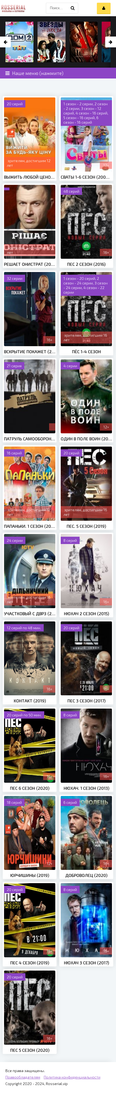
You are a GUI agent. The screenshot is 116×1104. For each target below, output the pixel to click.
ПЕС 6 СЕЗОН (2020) (29, 788)
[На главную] (13, 8)
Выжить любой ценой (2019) (29, 176)
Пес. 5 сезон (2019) (86, 526)
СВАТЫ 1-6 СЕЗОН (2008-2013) (86, 176)
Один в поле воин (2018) (86, 438)
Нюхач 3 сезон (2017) (86, 962)
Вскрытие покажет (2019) (29, 351)
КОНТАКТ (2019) (30, 700)
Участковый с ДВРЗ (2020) (29, 613)
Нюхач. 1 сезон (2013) (86, 788)
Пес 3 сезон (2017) (86, 700)
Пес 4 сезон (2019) (29, 962)
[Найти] (72, 8)
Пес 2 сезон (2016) (86, 264)
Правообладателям (22, 1077)
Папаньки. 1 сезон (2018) (29, 526)
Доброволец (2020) (86, 875)
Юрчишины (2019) (29, 875)
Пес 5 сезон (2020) (29, 1050)
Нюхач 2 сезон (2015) (86, 613)
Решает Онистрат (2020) (29, 264)
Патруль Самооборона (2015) (29, 438)
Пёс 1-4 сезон (86, 351)
